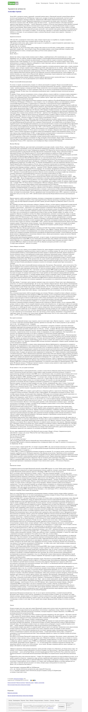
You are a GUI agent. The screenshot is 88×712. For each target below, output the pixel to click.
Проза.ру (57, 700)
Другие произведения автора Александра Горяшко (19, 684)
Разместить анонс (30, 682)
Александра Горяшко (14, 11)
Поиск (56, 3)
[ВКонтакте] (31, 680)
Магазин (61, 3)
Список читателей (12, 682)
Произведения (44, 3)
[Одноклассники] (32, 680)
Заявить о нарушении (39, 682)
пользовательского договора (63, 702)
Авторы (38, 3)
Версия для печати (20, 682)
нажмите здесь (50, 707)
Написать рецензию (13, 693)
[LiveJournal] (35, 680)
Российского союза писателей (41, 710)
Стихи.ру (52, 700)
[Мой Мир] (34, 680)
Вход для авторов (75, 3)
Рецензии (51, 3)
